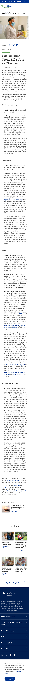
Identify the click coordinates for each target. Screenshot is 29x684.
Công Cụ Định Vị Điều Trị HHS (15, 365)
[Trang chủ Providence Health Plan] (6, 6)
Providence (5, 12)
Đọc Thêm (14, 511)
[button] (26, 6)
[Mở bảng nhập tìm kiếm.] (26, 1)
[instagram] (10, 655)
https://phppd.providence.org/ (13, 200)
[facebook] (14, 655)
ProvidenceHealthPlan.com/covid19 (16, 491)
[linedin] (2, 655)
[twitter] (6, 655)
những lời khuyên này (14, 480)
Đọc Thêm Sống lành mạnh (14, 583)
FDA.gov (4, 487)
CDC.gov (22, 314)
